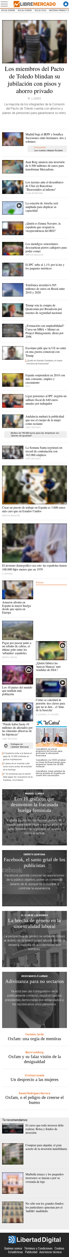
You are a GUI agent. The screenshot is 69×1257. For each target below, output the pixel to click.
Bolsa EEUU (40, 10)
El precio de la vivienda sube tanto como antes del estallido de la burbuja (17, 766)
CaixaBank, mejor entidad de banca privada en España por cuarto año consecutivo (50, 773)
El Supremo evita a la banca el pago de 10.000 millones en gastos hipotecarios (17, 756)
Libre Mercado (34, 4)
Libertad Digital (34, 1240)
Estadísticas (15, 1252)
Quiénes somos (13, 1248)
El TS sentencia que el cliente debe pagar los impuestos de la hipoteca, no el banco (18, 777)
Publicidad (31, 1252)
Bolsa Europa (25, 10)
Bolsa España (8, 10)
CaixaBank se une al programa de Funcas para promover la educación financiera (49, 752)
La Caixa (51, 723)
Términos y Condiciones (38, 1248)
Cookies (59, 1248)
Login (65, 4)
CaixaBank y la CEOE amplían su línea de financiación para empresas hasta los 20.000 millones (51, 763)
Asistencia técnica (50, 1252)
